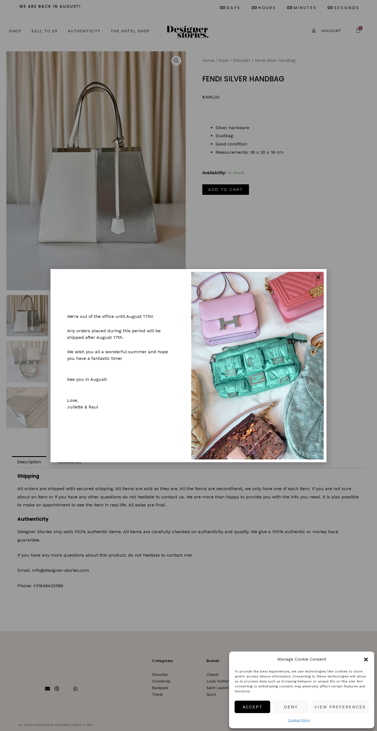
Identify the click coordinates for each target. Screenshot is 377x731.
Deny (291, 707)
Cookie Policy (299, 720)
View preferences (340, 707)
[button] (366, 659)
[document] (188, 365)
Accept (252, 707)
